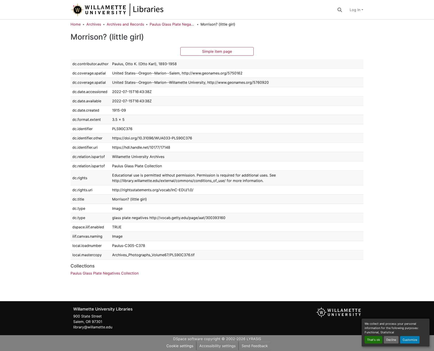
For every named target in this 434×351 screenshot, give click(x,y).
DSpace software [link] (188, 339)
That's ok (373, 339)
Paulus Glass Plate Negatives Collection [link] (172, 24)
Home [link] (76, 24)
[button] (132, 10)
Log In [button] (355, 9)
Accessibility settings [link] (217, 346)
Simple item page (217, 51)
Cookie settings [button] (179, 346)
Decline (391, 339)
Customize (410, 339)
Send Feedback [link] (255, 346)
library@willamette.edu (92, 327)
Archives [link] (93, 24)
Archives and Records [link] (125, 24)
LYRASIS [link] (254, 339)
